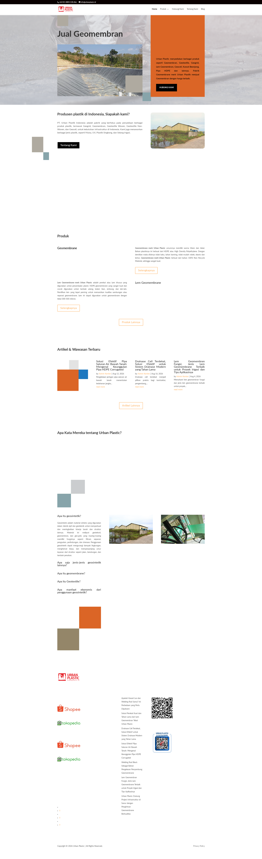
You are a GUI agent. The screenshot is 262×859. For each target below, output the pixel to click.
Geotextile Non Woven (98, 719)
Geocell (91, 708)
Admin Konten (105, 374)
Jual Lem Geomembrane (98, 774)
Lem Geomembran (96, 729)
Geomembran (94, 698)
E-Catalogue (156, 725)
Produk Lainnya (131, 322)
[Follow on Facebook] (59, 811)
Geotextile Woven (96, 713)
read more (100, 387)
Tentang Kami (192, 9)
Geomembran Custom (97, 703)
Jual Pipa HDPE (95, 780)
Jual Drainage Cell (95, 759)
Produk (163, 9)
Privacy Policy (199, 846)
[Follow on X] (59, 825)
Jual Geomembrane (96, 764)
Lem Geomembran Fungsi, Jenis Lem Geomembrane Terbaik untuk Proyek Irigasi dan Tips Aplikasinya (189, 367)
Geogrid (91, 724)
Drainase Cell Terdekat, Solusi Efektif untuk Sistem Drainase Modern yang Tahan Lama (150, 365)
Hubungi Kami (178, 9)
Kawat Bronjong (95, 739)
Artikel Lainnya (131, 405)
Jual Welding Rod (95, 785)
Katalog (154, 691)
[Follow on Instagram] (59, 818)
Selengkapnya (146, 270)
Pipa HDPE (93, 734)
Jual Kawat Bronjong (97, 769)
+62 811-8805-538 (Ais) (67, 791)
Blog (203, 9)
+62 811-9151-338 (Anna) (68, 786)
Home (154, 9)
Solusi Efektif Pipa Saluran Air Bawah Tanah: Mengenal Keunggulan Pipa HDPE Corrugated (111, 365)
